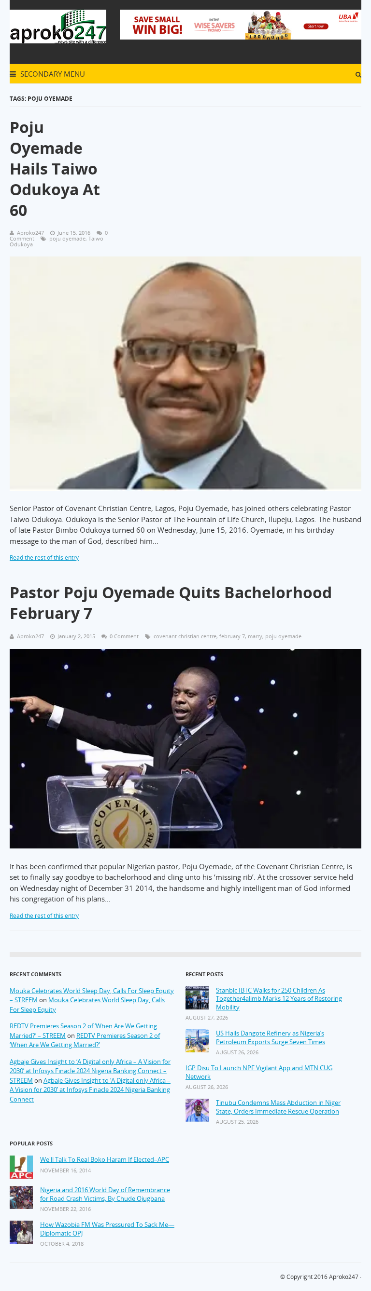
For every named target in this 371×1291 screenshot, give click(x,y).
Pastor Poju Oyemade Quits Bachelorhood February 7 (171, 602)
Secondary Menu (51, 74)
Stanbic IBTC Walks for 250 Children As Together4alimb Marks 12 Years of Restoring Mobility (279, 998)
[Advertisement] (245, 173)
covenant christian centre (185, 636)
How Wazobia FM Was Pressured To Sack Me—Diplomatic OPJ (107, 1229)
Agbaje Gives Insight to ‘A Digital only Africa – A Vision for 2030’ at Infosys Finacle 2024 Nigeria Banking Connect (90, 1089)
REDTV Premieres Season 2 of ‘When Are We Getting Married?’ (85, 1040)
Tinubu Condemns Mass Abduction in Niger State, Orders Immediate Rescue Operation (278, 1107)
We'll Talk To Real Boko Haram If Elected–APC (104, 1160)
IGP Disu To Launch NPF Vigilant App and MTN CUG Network (259, 1072)
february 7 (232, 636)
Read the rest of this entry (44, 557)
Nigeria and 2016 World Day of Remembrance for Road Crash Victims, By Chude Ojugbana (105, 1194)
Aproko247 (343, 1277)
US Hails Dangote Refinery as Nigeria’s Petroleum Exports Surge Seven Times (270, 1037)
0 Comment (124, 636)
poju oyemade (67, 238)
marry (255, 636)
